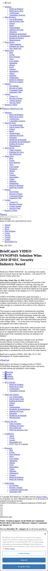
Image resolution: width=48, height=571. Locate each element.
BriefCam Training (16, 479)
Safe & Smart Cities (16, 399)
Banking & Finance (16, 401)
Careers (7, 239)
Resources (8, 448)
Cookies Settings (24, 553)
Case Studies (14, 459)
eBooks (12, 463)
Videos (11, 469)
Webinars (12, 471)
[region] (24, 551)
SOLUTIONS (10, 382)
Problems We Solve (16, 426)
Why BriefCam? (15, 428)
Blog (11, 450)
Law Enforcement (16, 397)
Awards (7, 235)
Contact (7, 237)
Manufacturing (14, 418)
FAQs (11, 465)
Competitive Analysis (17, 391)
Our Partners (14, 485)
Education (13, 413)
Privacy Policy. (42, 497)
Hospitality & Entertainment (19, 409)
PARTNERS (9, 483)
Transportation (14, 407)
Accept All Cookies (24, 567)
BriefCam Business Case (18, 430)
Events (7, 233)
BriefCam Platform (16, 384)
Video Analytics (15, 424)
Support (7, 225)
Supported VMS (15, 492)
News (7, 229)
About (7, 227)
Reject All (24, 560)
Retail (11, 405)
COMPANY (9, 434)
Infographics (14, 467)
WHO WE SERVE (12, 395)
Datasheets (13, 461)
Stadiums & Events (16, 411)
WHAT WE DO (11, 422)
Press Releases (10, 231)
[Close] (45, 534)
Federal (12, 403)
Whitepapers (14, 473)
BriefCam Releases (16, 477)
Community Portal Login (18, 490)
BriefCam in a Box (16, 387)
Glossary (12, 475)
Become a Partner (15, 487)
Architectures (14, 389)
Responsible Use (11, 242)
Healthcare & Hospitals (17, 416)
